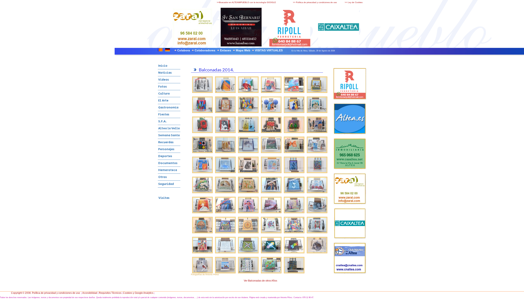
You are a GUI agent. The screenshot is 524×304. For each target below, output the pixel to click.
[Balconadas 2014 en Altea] (202, 92)
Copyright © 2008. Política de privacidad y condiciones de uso (45, 293)
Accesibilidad (89, 293)
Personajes (166, 149)
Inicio (162, 66)
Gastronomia (168, 107)
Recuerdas (166, 142)
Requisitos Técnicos (110, 293)
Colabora (183, 50)
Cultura (164, 93)
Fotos (162, 86)
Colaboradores (205, 50)
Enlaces (225, 50)
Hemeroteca (167, 170)
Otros (162, 177)
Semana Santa (169, 135)
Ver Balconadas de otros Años (260, 280)
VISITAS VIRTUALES (269, 50)
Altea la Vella (169, 128)
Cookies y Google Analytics (138, 293)
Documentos (167, 163)
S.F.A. (162, 121)
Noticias (165, 73)
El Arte (163, 100)
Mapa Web (243, 50)
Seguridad (166, 184)
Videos (163, 80)
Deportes (165, 156)
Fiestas (163, 114)
